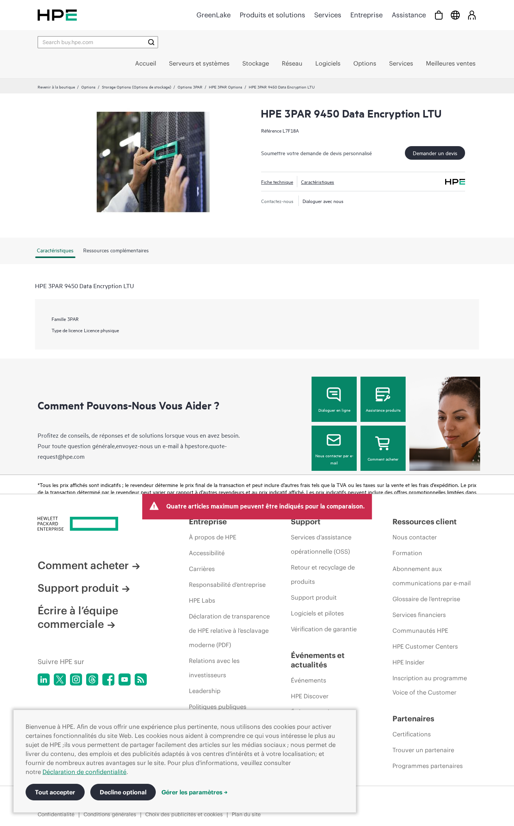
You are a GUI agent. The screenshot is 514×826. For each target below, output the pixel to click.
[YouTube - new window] (125, 679)
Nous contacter (414, 537)
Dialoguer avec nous (323, 200)
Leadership (205, 691)
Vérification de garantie (324, 629)
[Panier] (438, 15)
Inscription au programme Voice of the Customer (429, 685)
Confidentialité (56, 814)
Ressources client (424, 521)
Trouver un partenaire (423, 750)
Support (306, 521)
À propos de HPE (212, 537)
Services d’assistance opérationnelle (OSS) (321, 544)
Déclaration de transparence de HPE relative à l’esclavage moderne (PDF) (229, 630)
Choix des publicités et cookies (184, 814)
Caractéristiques (317, 181)
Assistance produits (383, 410)
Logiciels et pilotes (317, 613)
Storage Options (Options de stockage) (136, 87)
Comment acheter (383, 459)
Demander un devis (435, 152)
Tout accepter (55, 792)
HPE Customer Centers (425, 646)
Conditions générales (110, 814)
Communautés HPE (420, 630)
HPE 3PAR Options (225, 87)
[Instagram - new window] (76, 679)
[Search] (151, 42)
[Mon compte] (471, 15)
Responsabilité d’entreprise (227, 584)
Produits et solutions (272, 15)
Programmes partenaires (427, 766)
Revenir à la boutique (56, 87)
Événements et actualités (318, 659)
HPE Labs (202, 600)
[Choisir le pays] (455, 15)
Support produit (78, 588)
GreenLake (213, 15)
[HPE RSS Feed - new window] (141, 679)
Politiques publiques (217, 706)
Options (88, 87)
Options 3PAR (190, 87)
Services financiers (419, 614)
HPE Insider (408, 662)
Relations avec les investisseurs (214, 668)
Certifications (411, 734)
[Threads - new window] (92, 679)
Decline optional (123, 792)
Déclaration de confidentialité (84, 772)
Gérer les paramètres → (194, 792)
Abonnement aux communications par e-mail (431, 576)
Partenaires (413, 718)
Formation (407, 553)
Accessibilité (207, 553)
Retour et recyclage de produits (323, 574)
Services (327, 15)
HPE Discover (309, 696)
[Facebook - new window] (108, 679)
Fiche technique (277, 181)
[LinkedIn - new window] (44, 679)
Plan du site (246, 814)
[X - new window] (60, 679)
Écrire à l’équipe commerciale (78, 617)
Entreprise (366, 15)
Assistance (409, 15)
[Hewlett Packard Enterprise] (57, 15)
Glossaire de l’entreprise (426, 599)
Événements (308, 680)
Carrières (202, 569)
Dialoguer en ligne (334, 410)
